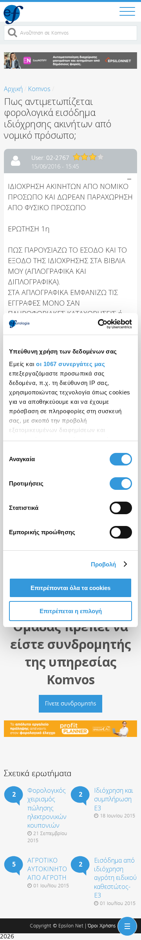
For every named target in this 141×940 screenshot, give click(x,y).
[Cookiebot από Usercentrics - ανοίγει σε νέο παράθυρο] (99, 324)
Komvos (39, 88)
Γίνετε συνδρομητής (70, 703)
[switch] (121, 483)
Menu (126, 920)
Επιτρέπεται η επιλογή (71, 611)
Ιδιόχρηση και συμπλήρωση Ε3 (113, 799)
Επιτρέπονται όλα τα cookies (70, 588)
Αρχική (13, 88)
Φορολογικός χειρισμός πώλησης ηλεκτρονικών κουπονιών (47, 808)
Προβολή (103, 564)
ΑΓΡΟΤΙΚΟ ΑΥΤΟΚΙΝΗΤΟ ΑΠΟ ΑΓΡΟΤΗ (47, 869)
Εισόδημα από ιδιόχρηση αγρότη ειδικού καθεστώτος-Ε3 (115, 878)
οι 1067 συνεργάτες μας (70, 364)
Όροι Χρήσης (102, 926)
